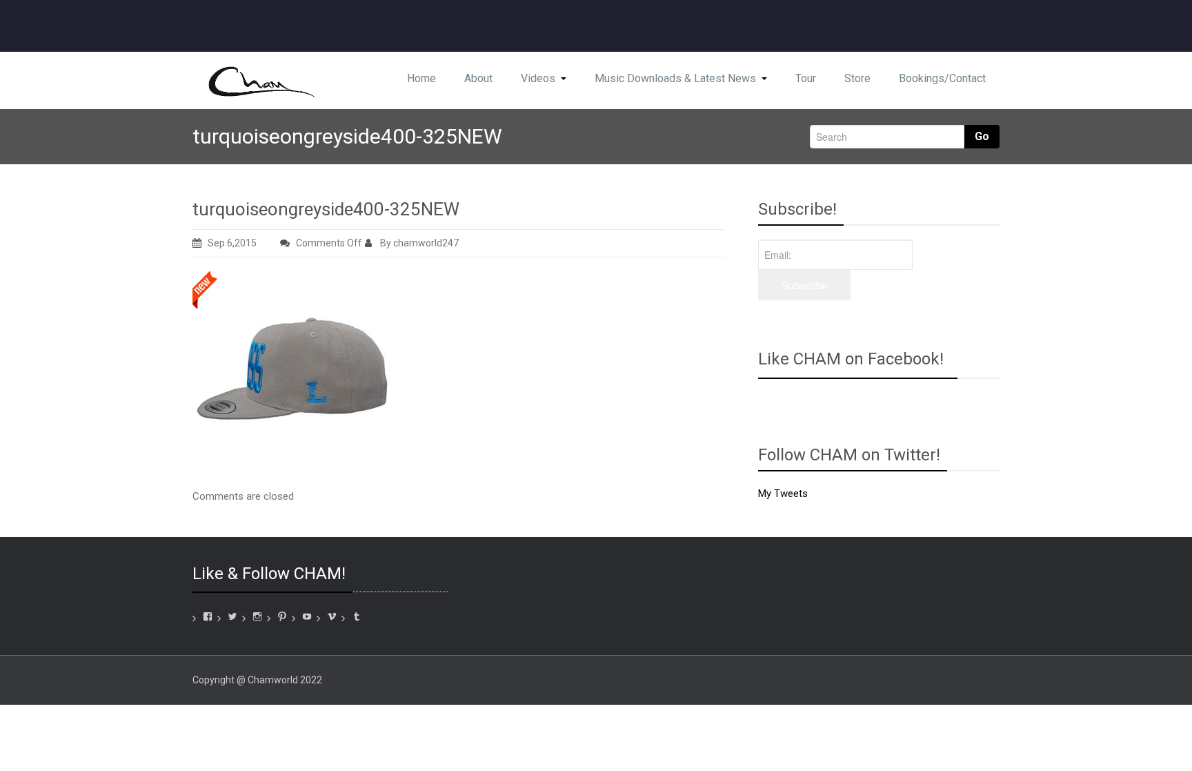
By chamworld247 (418, 242)
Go (982, 136)
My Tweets (783, 493)
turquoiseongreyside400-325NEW (325, 209)
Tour (805, 78)
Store (857, 78)
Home (421, 78)
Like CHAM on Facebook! (851, 359)
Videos (538, 78)
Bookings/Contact (942, 78)
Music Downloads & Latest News (675, 78)
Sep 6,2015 (232, 242)
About (478, 78)
